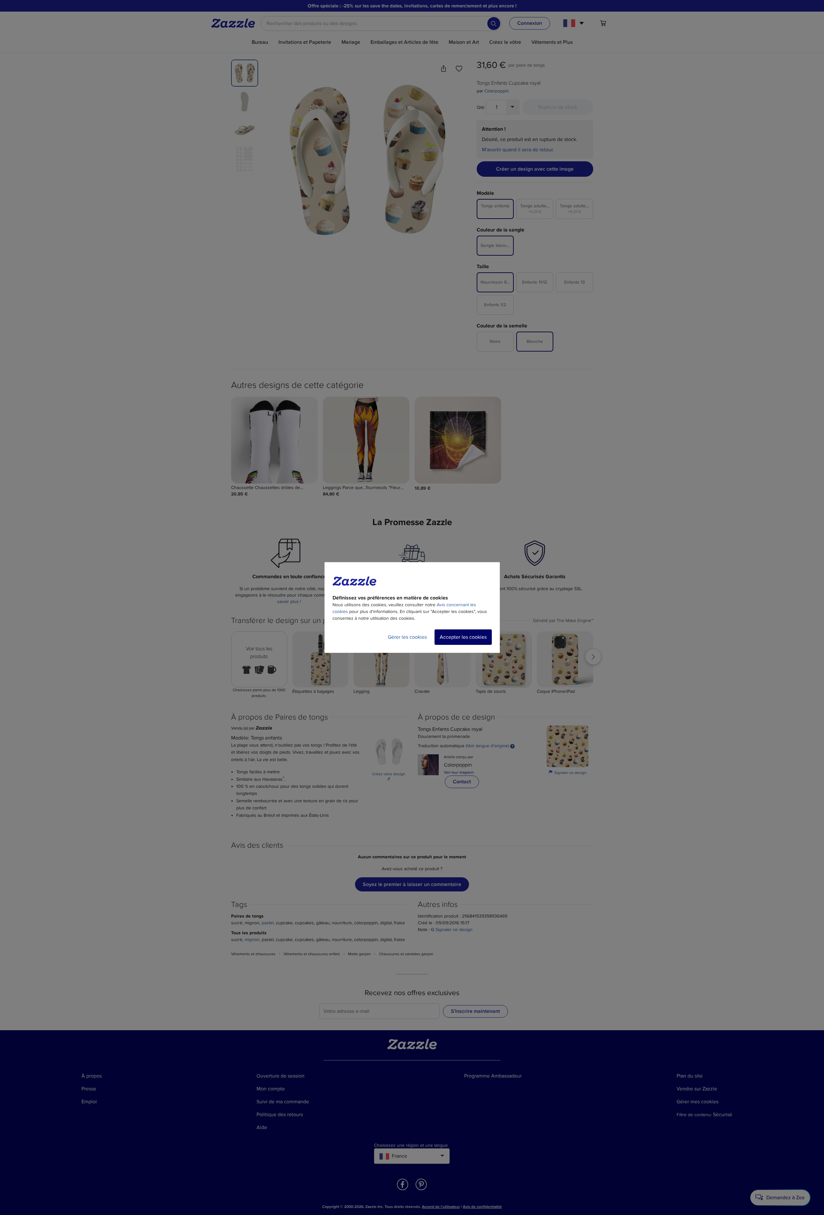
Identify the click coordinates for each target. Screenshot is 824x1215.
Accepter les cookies (463, 637)
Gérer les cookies (407, 637)
